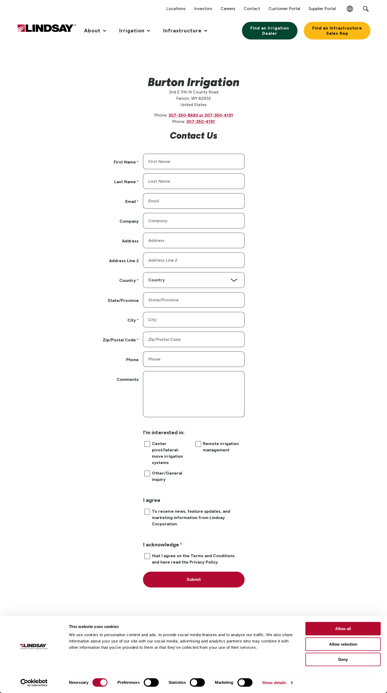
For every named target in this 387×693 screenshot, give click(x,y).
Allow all (343, 628)
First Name (125, 161)
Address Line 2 (124, 260)
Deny (343, 659)
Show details (274, 682)
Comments (128, 379)
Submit (194, 579)
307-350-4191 (200, 121)
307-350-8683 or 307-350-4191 (200, 115)
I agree (151, 500)
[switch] (151, 682)
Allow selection (343, 644)
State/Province (123, 300)
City (131, 320)
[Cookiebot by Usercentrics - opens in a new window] (34, 683)
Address (130, 240)
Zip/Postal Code (119, 339)
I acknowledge (161, 544)
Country (127, 280)
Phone (132, 359)
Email (130, 201)
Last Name (125, 181)
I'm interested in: (164, 432)
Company (129, 221)
